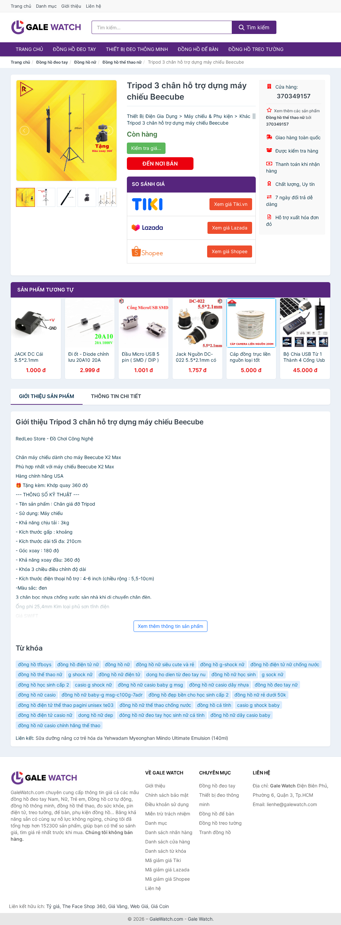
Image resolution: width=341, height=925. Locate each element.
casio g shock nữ (93, 685)
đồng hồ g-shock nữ (222, 664)
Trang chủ (21, 6)
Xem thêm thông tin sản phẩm (170, 626)
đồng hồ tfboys (34, 664)
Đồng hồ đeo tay (74, 49)
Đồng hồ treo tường (255, 49)
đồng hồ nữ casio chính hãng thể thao (59, 725)
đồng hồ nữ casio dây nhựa (219, 685)
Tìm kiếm (257, 27)
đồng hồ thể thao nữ (40, 674)
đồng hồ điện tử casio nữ (45, 715)
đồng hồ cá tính (214, 705)
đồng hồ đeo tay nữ (276, 685)
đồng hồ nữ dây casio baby (240, 715)
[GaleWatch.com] (46, 27)
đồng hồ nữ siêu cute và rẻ (165, 664)
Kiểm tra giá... (146, 148)
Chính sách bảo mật (166, 795)
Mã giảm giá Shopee (167, 879)
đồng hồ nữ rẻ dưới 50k (260, 694)
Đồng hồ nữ (85, 62)
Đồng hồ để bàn (198, 49)
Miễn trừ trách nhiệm (167, 813)
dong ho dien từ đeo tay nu (175, 674)
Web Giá (139, 906)
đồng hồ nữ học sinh (233, 674)
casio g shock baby (258, 705)
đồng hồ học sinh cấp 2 (43, 685)
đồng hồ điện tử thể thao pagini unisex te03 (66, 705)
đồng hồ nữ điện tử (119, 674)
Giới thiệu (71, 6)
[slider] (25, 197)
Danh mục (46, 6)
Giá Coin (160, 906)
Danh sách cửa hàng (167, 841)
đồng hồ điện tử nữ (78, 664)
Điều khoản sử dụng (167, 804)
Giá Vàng (118, 906)
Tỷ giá (53, 906)
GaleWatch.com (166, 919)
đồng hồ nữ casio (37, 694)
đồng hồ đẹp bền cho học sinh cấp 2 (188, 694)
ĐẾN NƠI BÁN (160, 163)
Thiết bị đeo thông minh (137, 49)
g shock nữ (80, 674)
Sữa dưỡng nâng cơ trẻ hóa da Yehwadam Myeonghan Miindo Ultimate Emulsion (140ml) (132, 738)
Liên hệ (93, 6)
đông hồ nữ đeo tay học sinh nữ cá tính (161, 715)
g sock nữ (272, 674)
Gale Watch (200, 919)
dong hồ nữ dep (95, 715)
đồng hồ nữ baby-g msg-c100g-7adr (102, 694)
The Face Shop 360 (84, 906)
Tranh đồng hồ (215, 832)
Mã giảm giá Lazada (167, 869)
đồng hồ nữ (117, 664)
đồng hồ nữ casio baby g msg (150, 685)
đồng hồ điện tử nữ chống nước (284, 664)
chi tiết (116, 396)
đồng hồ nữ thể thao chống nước (155, 705)
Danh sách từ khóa (165, 851)
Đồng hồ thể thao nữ (122, 62)
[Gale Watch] (44, 778)
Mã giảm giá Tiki (163, 860)
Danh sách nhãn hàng (168, 832)
